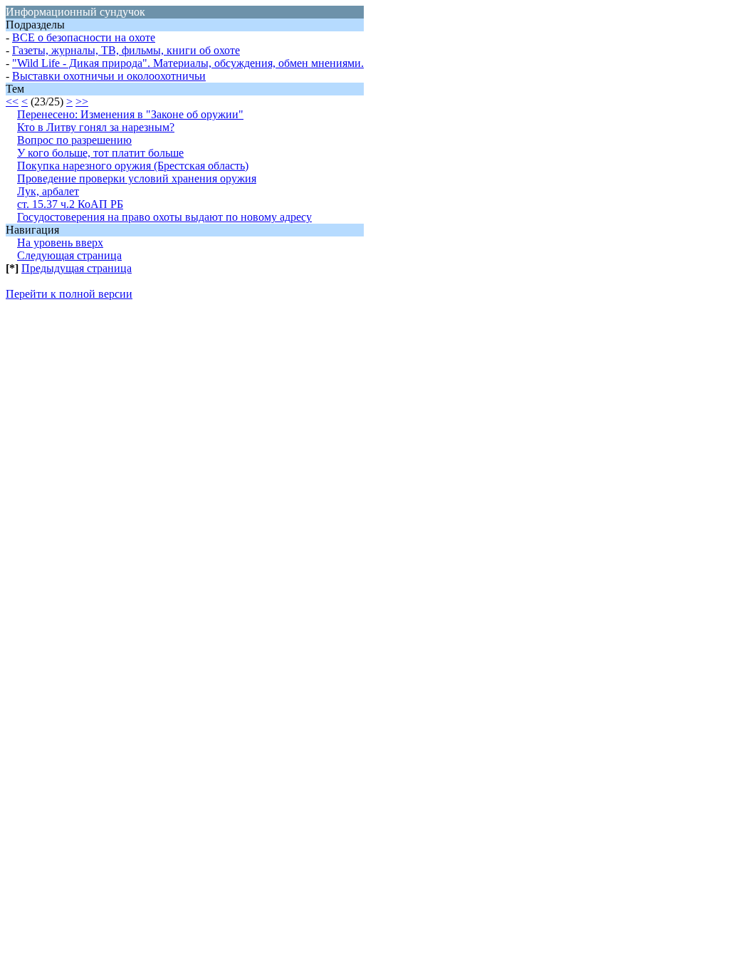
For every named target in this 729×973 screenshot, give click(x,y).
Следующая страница (69, 255)
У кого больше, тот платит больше (100, 153)
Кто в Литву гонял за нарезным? (95, 127)
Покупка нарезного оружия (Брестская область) (132, 166)
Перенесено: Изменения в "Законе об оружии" (130, 114)
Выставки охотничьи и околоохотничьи (109, 76)
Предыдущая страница (76, 268)
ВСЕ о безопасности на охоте (83, 37)
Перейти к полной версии (69, 294)
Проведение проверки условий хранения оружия (136, 178)
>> (81, 101)
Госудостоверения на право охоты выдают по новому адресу (164, 217)
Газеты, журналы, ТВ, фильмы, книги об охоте (126, 50)
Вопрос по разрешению (74, 140)
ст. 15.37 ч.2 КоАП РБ (70, 204)
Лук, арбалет (48, 191)
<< (12, 101)
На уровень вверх (60, 242)
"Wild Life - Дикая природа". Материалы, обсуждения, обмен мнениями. (188, 63)
